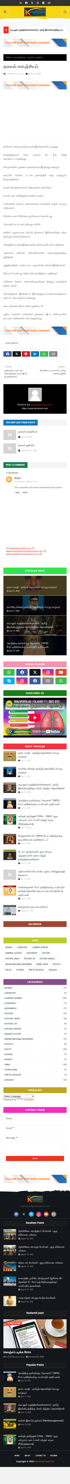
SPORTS (36, 1059)
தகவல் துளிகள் (19, 57)
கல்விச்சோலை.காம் (15, 73)
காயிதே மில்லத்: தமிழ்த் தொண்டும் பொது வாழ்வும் (33, 607)
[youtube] (61, 672)
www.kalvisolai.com (20, 548)
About (27, 1456)
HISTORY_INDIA (12, 958)
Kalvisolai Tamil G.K (44, 1461)
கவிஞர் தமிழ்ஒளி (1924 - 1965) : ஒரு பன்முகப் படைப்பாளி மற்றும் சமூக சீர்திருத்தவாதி (38, 820)
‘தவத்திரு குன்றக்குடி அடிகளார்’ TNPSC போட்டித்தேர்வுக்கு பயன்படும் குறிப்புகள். (28, 645)
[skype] (9, 680)
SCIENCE (20, 970)
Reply (17, 493)
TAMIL (36, 1064)
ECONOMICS (36, 1003)
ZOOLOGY (53, 970)
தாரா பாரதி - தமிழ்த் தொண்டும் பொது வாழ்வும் (32, 587)
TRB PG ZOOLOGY (36, 970)
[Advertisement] (35, 114)
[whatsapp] (20, 3)
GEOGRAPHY (32, 953)
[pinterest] (43, 3)
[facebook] (26, 3)
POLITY (8, 970)
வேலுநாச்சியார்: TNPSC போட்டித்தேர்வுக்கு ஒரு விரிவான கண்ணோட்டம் (40, 837)
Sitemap (53, 1456)
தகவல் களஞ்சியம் (28, 431)
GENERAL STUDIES (13, 953)
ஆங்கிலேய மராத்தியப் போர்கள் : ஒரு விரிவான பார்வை (37, 1233)
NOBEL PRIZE (42, 964)
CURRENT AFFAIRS (40, 947)
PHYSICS (57, 964)
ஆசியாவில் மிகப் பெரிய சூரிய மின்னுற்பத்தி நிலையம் (41, 873)
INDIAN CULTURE (36, 1034)
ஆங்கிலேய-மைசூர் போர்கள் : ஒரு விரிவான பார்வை (41, 1248)
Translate (28, 1099)
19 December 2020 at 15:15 (26, 482)
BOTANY (8, 947)
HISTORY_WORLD (47, 958)
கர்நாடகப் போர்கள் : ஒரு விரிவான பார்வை (40, 1262)
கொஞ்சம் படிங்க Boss (17, 1352)
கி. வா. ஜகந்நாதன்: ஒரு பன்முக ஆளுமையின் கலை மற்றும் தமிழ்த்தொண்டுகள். (35, 855)
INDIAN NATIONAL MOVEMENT (18, 964)
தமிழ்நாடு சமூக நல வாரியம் (33, 906)
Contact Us (41, 1456)
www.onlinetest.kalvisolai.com (22, 554)
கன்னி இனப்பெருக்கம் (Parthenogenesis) (41, 1420)
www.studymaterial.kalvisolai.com (24, 551)
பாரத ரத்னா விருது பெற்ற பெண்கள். (37, 1297)
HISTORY (46, 953)
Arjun (17, 478)
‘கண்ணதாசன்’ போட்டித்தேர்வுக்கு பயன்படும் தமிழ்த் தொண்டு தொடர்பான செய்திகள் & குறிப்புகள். (41, 891)
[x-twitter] (32, 3)
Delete (25, 493)
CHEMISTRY (22, 947)
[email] (49, 3)
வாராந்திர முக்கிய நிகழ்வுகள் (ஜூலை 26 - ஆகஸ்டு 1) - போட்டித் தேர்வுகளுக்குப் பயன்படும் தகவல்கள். (40, 1282)
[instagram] (37, 3)
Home (8, 57)
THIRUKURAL (36, 1069)
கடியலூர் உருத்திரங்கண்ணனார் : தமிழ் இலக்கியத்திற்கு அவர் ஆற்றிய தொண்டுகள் (37, 31)
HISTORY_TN (29, 958)
